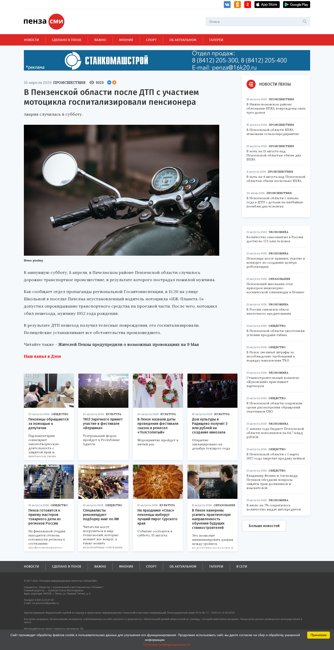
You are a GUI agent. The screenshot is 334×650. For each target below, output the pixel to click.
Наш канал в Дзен (42, 356)
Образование (224, 505)
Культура (113, 414)
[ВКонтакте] (109, 82)
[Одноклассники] (114, 82)
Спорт (151, 40)
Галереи (216, 40)
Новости (31, 40)
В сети (241, 566)
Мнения (126, 40)
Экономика (278, 232)
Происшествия (69, 82)
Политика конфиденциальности (167, 644)
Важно (100, 40)
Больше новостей (264, 526)
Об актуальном (182, 40)
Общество (59, 414)
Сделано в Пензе (66, 40)
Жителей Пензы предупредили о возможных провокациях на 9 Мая (128, 344)
